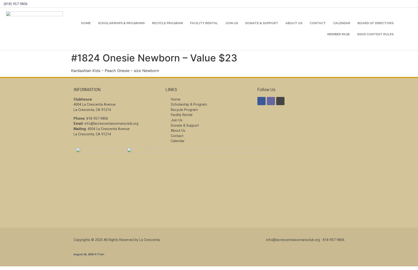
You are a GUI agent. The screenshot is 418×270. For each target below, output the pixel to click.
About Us (293, 23)
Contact (318, 23)
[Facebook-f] (261, 101)
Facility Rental (204, 23)
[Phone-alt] (280, 101)
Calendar (341, 23)
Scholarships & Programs (121, 23)
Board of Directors (376, 23)
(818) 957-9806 (16, 4)
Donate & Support (261, 23)
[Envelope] (271, 101)
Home (86, 23)
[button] (408, 29)
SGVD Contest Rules (375, 34)
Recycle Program (167, 23)
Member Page (338, 34)
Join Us (231, 23)
